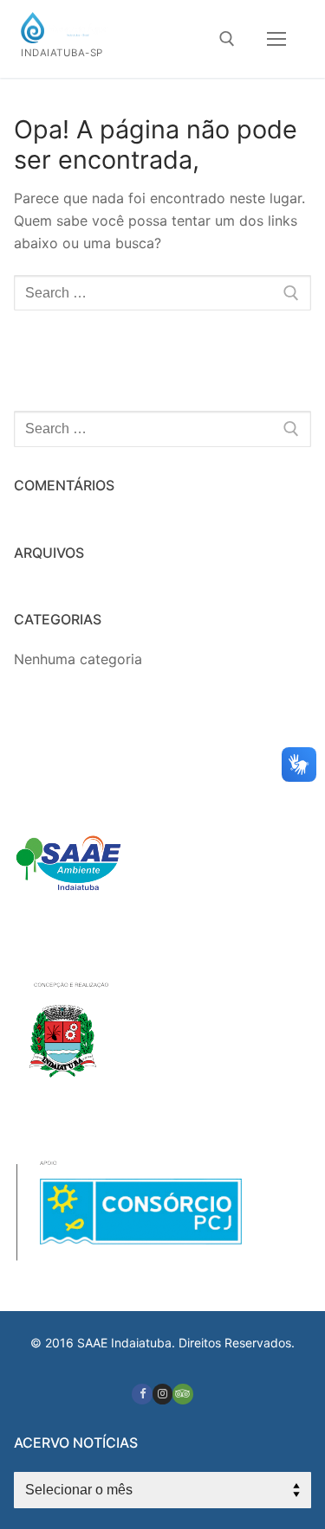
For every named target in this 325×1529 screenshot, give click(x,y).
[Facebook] (142, 1394)
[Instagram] (162, 1394)
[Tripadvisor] (182, 1394)
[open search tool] (227, 39)
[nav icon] (276, 39)
